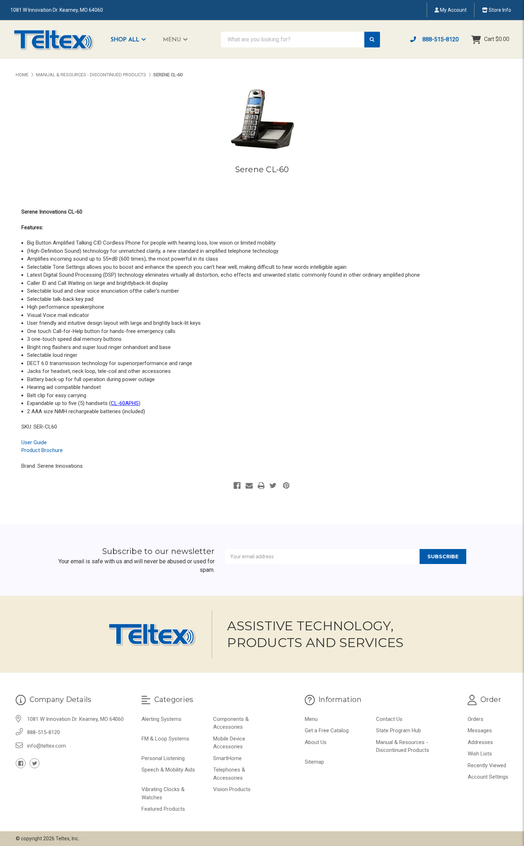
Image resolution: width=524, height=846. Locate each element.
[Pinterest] (286, 486)
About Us (316, 742)
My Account (453, 10)
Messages (480, 730)
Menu (173, 40)
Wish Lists (480, 753)
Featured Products (163, 809)
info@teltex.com (46, 746)
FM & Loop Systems (165, 738)
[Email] (249, 486)
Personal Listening (163, 758)
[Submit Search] (372, 40)
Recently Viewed (487, 765)
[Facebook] (237, 486)
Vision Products (232, 789)
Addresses (480, 742)
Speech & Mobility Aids (168, 769)
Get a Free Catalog (327, 730)
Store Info (499, 10)
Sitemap (314, 762)
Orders (475, 719)
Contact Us (389, 719)
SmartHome (227, 758)
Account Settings (488, 777)
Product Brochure (42, 450)
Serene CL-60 (262, 169)
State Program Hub (398, 730)
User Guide (34, 442)
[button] (132, 39)
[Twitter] (273, 486)
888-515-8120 (440, 39)
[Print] (261, 486)
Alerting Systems (161, 719)
